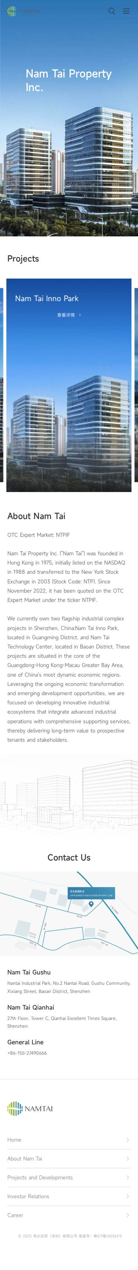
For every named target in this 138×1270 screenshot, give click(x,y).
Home (14, 1139)
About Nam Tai (24, 1158)
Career (15, 1215)
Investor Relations (28, 1196)
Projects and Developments (40, 1177)
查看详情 (66, 315)
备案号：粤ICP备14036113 (100, 1236)
